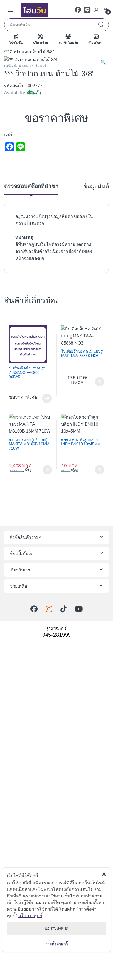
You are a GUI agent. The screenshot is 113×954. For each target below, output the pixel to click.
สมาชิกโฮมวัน (68, 43)
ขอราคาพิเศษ (56, 118)
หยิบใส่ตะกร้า (98, 381)
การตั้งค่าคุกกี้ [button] (56, 943)
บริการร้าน (40, 43)
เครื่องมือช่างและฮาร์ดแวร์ (25, 66)
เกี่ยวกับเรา (96, 43)
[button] (103, 62)
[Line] (87, 10)
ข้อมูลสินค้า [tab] (98, 186)
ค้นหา (101, 25)
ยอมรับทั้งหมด (56, 928)
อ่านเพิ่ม (47, 398)
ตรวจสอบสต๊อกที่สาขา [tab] (31, 186)
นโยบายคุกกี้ (30, 915)
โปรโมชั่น (16, 43)
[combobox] (48, 25)
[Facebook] (78, 10)
